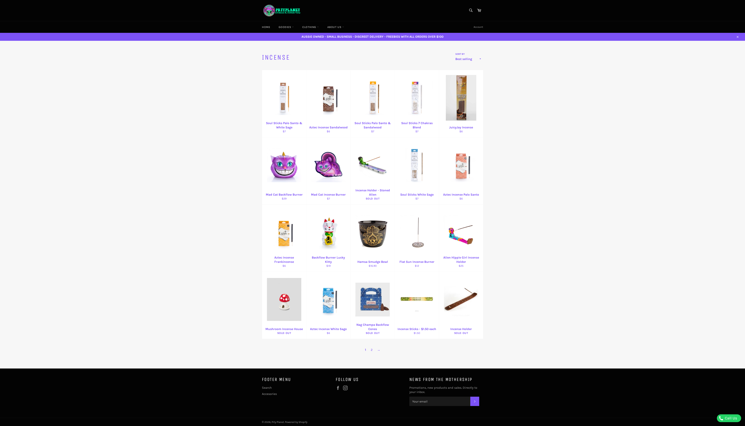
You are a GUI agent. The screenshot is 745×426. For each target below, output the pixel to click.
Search (267, 387)
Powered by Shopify (296, 422)
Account (478, 26)
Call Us (730, 418)
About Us (334, 27)
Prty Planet (278, 422)
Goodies (285, 27)
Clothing (309, 27)
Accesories (269, 394)
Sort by (460, 54)
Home (266, 27)
